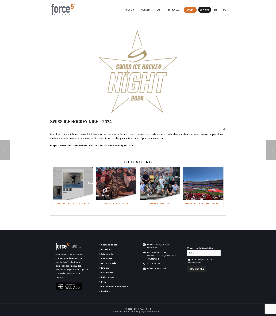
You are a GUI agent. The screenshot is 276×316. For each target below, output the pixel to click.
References (173, 9)
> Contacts (104, 291)
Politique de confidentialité (115, 286)
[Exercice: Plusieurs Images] (73, 183)
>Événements (106, 254)
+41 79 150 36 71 (155, 263)
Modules (145, 9)
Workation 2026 (160, 203)
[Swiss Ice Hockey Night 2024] (138, 71)
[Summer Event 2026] (116, 183)
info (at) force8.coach (156, 268)
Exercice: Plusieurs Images (72, 203)
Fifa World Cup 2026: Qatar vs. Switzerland (204, 203)
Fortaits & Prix (108, 263)
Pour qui (129, 9)
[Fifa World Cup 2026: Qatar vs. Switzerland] (203, 183)
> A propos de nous (109, 244)
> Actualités (105, 249)
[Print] (224, 129)
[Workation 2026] (160, 183)
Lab (159, 9)
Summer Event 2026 (116, 203)
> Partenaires (106, 272)
